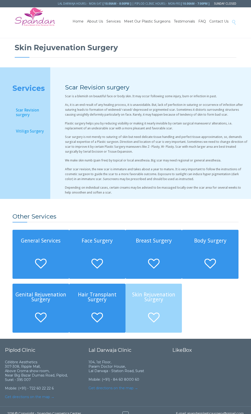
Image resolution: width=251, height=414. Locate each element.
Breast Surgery (154, 241)
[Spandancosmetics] (35, 16)
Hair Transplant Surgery (97, 297)
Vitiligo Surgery (30, 131)
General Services (41, 241)
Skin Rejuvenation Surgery (153, 297)
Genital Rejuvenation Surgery (40, 297)
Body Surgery (210, 241)
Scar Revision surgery (27, 112)
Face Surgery (97, 241)
